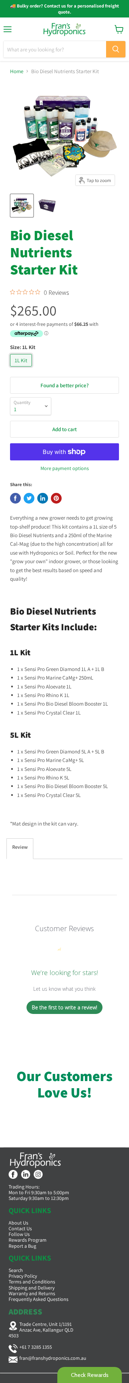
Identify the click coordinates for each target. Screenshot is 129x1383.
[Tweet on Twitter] (29, 498)
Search (16, 1270)
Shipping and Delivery (31, 1287)
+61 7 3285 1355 (35, 1347)
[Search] (115, 49)
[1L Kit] (22, 368)
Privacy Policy (23, 1276)
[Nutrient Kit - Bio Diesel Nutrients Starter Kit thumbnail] (21, 205)
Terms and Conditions (32, 1281)
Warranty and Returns (32, 1293)
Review (20, 847)
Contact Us (20, 1228)
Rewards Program (28, 1240)
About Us (18, 1223)
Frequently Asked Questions (38, 1299)
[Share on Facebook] (15, 498)
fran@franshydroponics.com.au (52, 1358)
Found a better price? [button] (64, 385)
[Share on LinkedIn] (42, 498)
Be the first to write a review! (64, 1007)
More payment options (64, 468)
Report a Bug (22, 1246)
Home (16, 71)
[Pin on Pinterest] (56, 498)
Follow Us (19, 1234)
